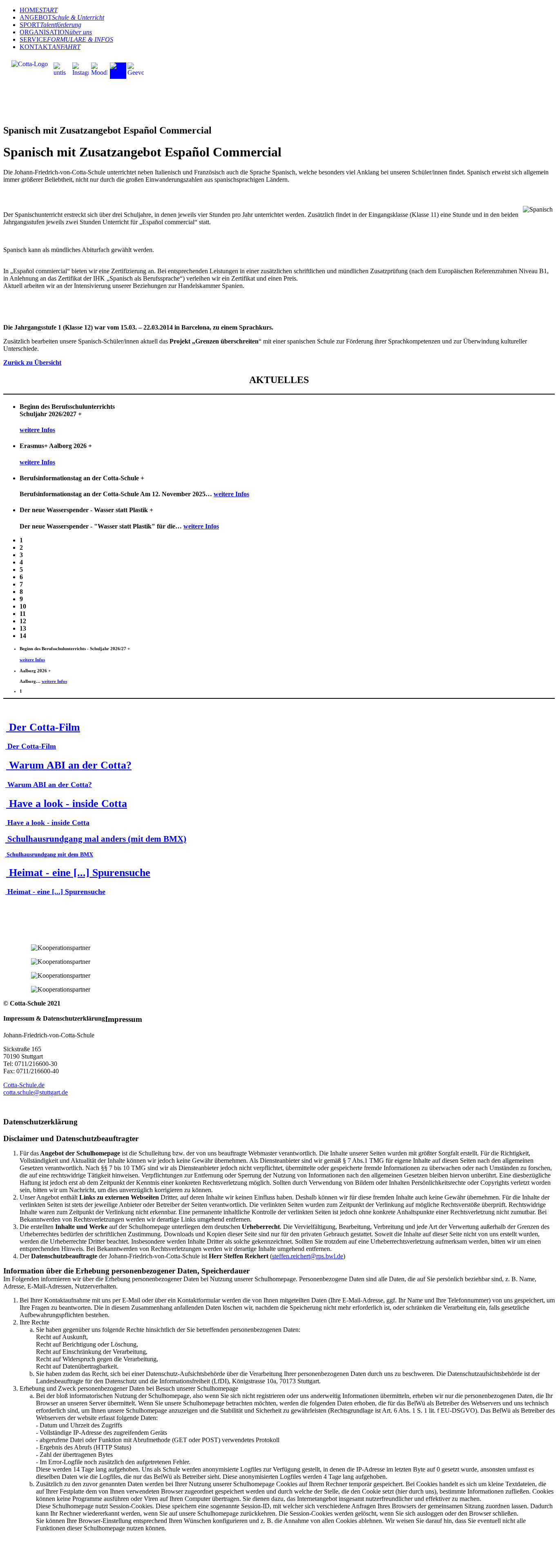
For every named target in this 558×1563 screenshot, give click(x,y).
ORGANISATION (56, 32)
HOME (39, 10)
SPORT (50, 24)
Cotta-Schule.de (24, 1084)
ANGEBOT (62, 17)
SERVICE (66, 39)
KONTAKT (50, 46)
